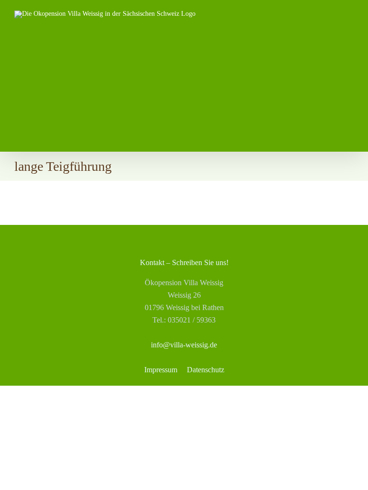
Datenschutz (205, 370)
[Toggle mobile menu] (350, 30)
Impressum (160, 370)
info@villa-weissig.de (184, 345)
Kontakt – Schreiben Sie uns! (184, 262)
